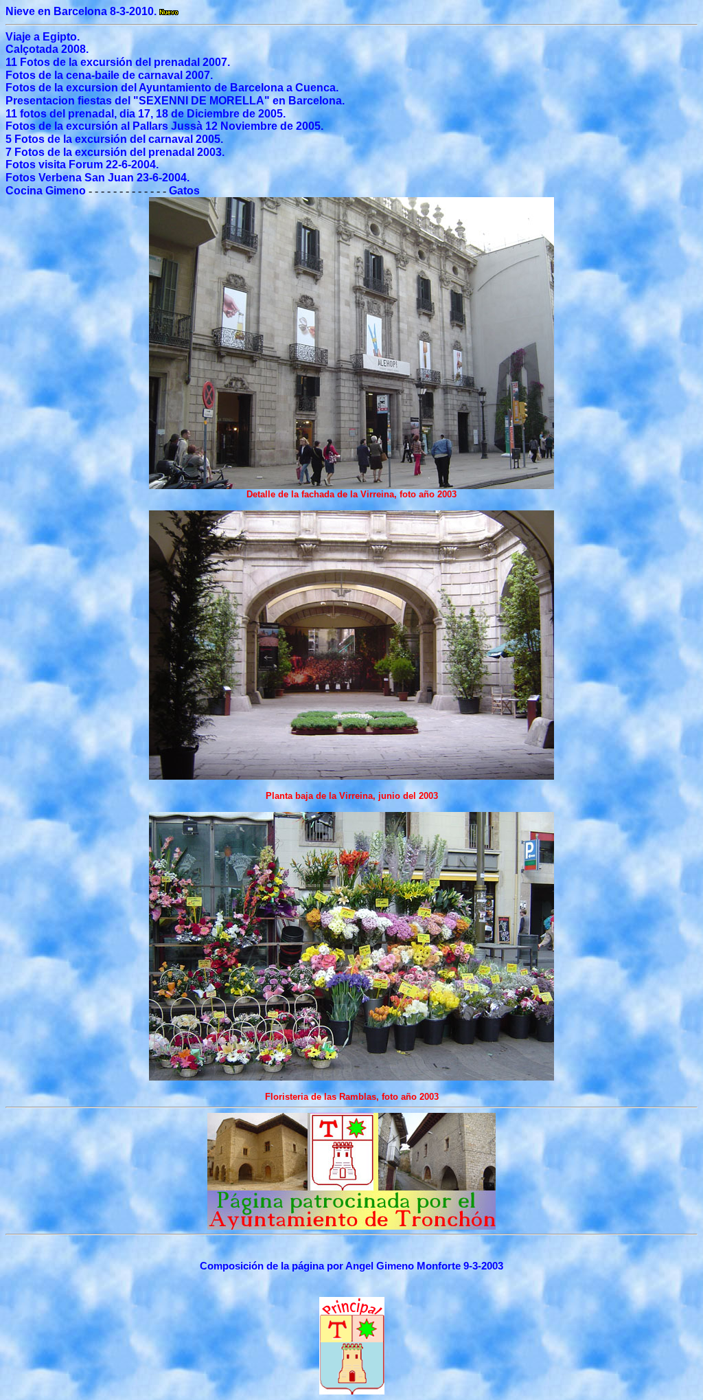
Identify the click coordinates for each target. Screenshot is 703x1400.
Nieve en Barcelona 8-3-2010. (82, 11)
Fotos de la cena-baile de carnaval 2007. (109, 75)
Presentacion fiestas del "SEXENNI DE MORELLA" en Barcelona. (175, 100)
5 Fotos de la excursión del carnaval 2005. (114, 139)
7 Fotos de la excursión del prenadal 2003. (114, 152)
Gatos (184, 190)
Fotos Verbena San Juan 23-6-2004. (97, 177)
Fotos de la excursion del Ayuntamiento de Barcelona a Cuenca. (171, 87)
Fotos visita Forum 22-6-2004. (82, 164)
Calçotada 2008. (47, 49)
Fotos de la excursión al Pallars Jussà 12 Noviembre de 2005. (164, 126)
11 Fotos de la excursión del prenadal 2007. (117, 62)
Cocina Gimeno (45, 190)
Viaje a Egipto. (42, 37)
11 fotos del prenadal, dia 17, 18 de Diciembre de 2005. (145, 114)
